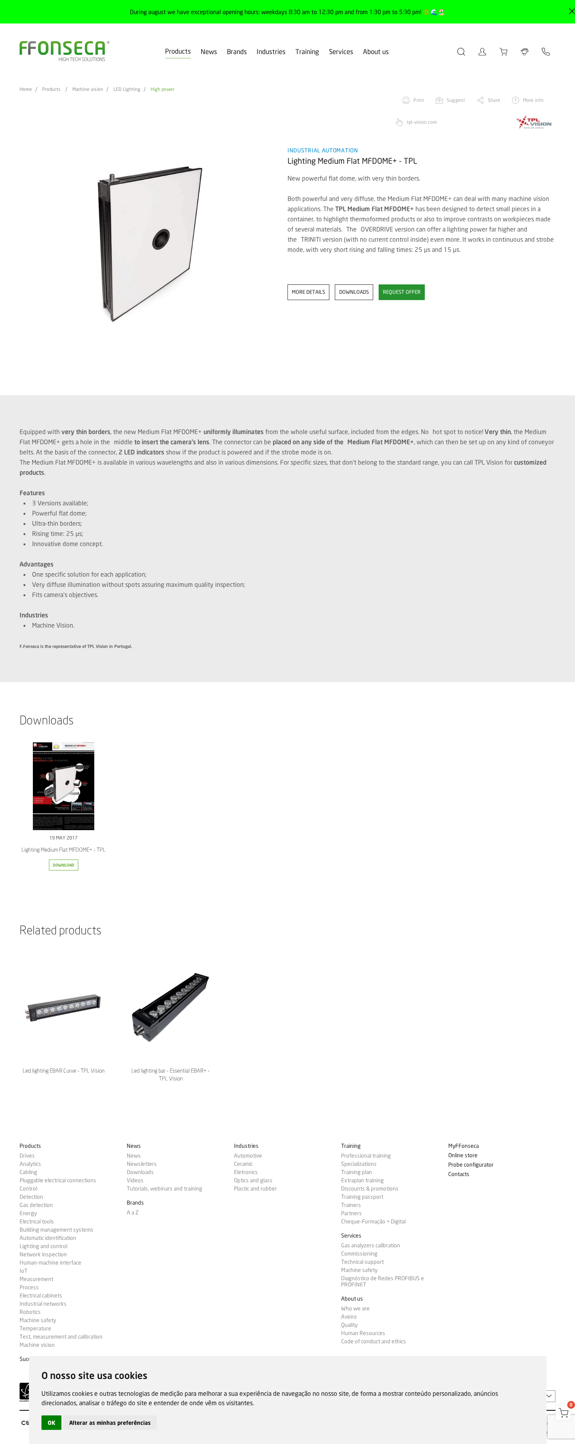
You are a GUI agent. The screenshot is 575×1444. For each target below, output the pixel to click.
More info (533, 100)
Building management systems (56, 1230)
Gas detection (36, 1205)
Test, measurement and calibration (61, 1337)
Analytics (30, 1164)
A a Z (132, 1212)
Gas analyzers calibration (370, 1245)
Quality (349, 1325)
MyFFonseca (463, 1146)
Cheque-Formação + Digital (373, 1221)
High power (162, 89)
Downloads (140, 1172)
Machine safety (38, 1320)
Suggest (456, 100)
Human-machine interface (50, 1262)
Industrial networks (43, 1304)
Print (418, 100)
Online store (463, 1155)
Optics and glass (253, 1180)
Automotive (248, 1156)
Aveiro (349, 1317)
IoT (23, 1271)
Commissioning (359, 1253)
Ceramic (243, 1164)
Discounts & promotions (370, 1188)
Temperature (35, 1328)
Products (178, 51)
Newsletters (142, 1164)
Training (307, 51)
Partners (351, 1213)
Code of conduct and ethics (373, 1341)
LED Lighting (126, 89)
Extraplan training (362, 1180)
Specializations (359, 1164)
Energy (28, 1213)
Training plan (356, 1172)
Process (29, 1287)
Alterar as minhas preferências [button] (110, 1422)
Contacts (458, 1174)
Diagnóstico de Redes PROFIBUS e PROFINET (382, 1281)
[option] (149, 244)
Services (341, 51)
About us (376, 51)
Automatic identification (48, 1238)
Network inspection (43, 1254)
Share (494, 100)
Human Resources (363, 1333)
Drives (27, 1156)
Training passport (362, 1197)
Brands (237, 51)
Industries (271, 51)
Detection (31, 1197)
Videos (135, 1180)
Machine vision (87, 89)
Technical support (362, 1262)
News (209, 51)
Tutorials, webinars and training (164, 1188)
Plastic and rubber (255, 1188)
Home (26, 89)
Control (28, 1188)
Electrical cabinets (41, 1295)
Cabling (28, 1172)
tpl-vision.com (422, 122)
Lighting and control (43, 1246)
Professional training (366, 1156)
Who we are (355, 1308)
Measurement (36, 1279)
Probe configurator (471, 1165)
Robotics (30, 1312)
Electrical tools (37, 1221)
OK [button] (51, 1422)
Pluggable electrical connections (58, 1180)
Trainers (351, 1205)
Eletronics (246, 1172)
